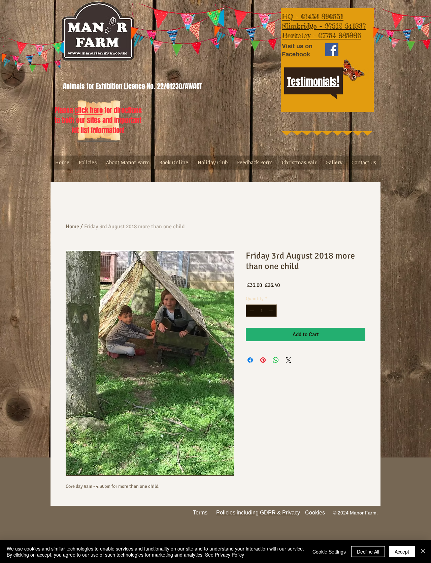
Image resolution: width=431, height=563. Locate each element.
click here (89, 110)
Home (72, 226)
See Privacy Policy (224, 554)
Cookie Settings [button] (329, 551)
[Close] (423, 551)
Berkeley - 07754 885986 (321, 35)
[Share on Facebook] (250, 360)
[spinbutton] (261, 311)
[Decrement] (251, 311)
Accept (402, 551)
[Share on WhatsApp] (276, 360)
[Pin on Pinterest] (263, 360)
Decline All (368, 551)
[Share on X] (289, 360)
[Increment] (271, 311)
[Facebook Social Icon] (331, 49)
